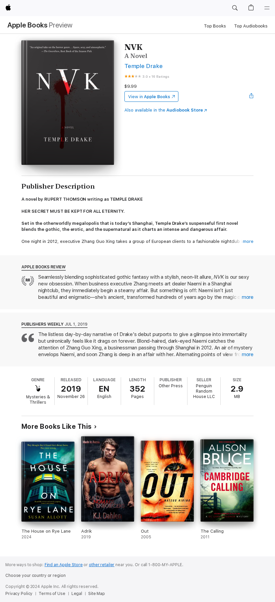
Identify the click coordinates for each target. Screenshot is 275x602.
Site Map (96, 593)
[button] (235, 8)
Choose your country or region (35, 575)
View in (149, 96)
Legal (76, 593)
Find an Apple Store (64, 564)
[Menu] (267, 8)
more (248, 241)
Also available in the (163, 110)
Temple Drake (143, 65)
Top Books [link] (215, 25)
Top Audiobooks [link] (251, 25)
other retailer (101, 564)
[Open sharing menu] (251, 96)
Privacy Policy (19, 593)
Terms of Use (52, 593)
